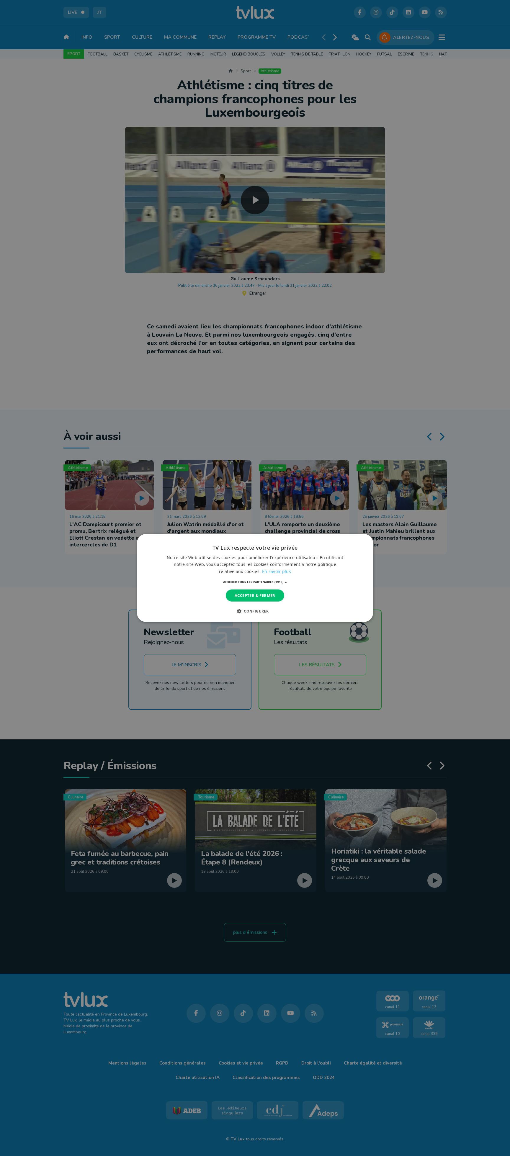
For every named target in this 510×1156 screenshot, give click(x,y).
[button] (255, 581)
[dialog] (255, 578)
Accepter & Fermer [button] (255, 595)
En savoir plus (276, 571)
